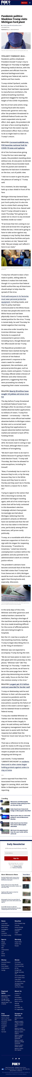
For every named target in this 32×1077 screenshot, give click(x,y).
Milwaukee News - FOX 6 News (6, 996)
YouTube (3, 1032)
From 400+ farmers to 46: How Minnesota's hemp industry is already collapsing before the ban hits (11, 908)
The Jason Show (19, 964)
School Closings (19, 927)
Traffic (16, 933)
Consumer (4, 933)
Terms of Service (17, 867)
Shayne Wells (18, 942)
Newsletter (4, 1022)
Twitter (3, 1028)
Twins (2, 946)
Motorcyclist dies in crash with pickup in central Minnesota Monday (20, 817)
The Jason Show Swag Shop (19, 984)
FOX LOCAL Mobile (6, 1020)
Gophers (3, 944)
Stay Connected (5, 1015)
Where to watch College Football (19, 1022)
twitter (16, 1058)
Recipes (17, 946)
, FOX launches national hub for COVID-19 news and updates (15, 145)
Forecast (17, 925)
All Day (16, 968)
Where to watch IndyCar (19, 1032)
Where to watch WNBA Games (19, 1045)
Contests (17, 995)
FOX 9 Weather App (20, 923)
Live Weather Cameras (18, 930)
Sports (3, 939)
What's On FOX (19, 1001)
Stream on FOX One (18, 1015)
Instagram (4, 1026)
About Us (18, 991)
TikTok (3, 1030)
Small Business (5, 968)
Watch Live (24, 2)
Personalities (18, 997)
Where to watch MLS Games (19, 1049)
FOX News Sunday (6, 935)
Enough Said (18, 970)
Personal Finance (5, 962)
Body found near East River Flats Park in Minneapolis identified (19, 824)
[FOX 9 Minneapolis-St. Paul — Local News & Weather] (6, 3)
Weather (18, 921)
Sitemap (17, 1003)
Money (3, 960)
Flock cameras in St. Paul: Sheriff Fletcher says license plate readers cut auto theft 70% (11, 886)
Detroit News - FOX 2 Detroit (6, 1003)
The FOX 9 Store (19, 987)
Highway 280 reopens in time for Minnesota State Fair (9, 892)
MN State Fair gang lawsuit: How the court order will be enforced (19, 831)
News (3, 921)
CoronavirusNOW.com (19, 142)
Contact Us (18, 993)
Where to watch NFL (19, 1018)
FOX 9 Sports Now (20, 977)
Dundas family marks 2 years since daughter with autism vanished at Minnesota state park (10, 879)
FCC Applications (19, 1009)
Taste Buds (18, 979)
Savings (3, 970)
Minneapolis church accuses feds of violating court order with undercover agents (11, 901)
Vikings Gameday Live (19, 972)
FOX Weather (18, 934)
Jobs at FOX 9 (18, 999)
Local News (4, 923)
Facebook (4, 1024)
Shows (17, 960)
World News (4, 927)
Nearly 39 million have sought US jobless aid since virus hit (15, 394)
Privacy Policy (18, 866)
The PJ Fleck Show (19, 975)
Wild (2, 948)
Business (3, 964)
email (19, 1058)
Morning (18, 939)
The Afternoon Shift (20, 981)
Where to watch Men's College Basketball (19, 1036)
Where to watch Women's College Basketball (19, 1041)
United (3, 953)
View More (26, 875)
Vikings (3, 942)
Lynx (2, 951)
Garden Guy (18, 944)
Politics (3, 931)
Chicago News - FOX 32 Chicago (5, 999)
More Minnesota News (9, 875)
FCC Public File (18, 1007)
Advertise (17, 1005)
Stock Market (4, 966)
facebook (13, 1058)
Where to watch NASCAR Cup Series (20, 1029)
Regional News (4, 992)
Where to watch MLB (19, 1025)
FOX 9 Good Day (19, 966)
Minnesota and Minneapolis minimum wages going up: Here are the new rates (20, 803)
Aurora (3, 955)
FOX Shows (18, 962)
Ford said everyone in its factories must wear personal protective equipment (15, 299)
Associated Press (5, 27)
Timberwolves (5, 949)
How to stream (5, 1018)
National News (5, 925)
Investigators (4, 929)
